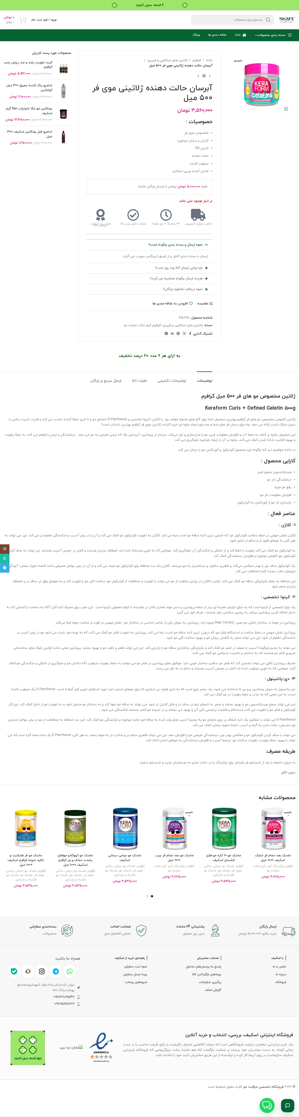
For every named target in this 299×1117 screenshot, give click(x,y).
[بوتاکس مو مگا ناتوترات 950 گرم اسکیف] (63, 114)
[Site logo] (287, 19)
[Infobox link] (260, 932)
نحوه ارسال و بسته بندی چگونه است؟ (175, 244)
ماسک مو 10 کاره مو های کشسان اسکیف (223, 857)
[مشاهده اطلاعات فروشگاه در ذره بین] (71, 1047)
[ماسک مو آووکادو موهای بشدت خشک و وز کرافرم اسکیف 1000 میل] (75, 828)
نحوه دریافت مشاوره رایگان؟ (183, 289)
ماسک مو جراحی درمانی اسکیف (124, 857)
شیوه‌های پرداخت (136, 982)
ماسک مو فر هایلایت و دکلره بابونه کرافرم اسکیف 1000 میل (26, 860)
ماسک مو (224, 870)
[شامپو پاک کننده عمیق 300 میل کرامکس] (63, 91)
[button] (149, 245)
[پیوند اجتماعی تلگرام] (166, 333)
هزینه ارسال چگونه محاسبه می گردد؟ (176, 278)
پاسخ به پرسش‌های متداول (203, 967)
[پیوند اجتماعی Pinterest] (178, 333)
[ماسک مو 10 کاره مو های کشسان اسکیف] (223, 828)
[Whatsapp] (69, 971)
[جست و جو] (268, 20)
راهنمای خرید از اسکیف (130, 958)
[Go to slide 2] (147, 896)
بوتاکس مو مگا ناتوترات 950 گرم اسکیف (29, 111)
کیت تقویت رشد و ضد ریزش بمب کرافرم (28, 64)
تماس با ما (279, 967)
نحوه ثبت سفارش (135, 967)
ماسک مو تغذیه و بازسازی (219, 872)
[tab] (204, 378)
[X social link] (184, 333)
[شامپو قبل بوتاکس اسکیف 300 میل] (63, 137)
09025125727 (64, 1004)
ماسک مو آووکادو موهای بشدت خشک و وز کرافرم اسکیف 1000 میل (75, 860)
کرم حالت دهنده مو (137, 325)
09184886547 (64, 997)
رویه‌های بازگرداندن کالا (206, 974)
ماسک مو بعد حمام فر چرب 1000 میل (174, 857)
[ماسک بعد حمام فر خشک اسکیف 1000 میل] (273, 828)
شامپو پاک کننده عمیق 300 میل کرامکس (29, 87)
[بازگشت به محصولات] (204, 76)
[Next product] (198, 76)
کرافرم (197, 60)
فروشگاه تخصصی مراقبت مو (263, 1087)
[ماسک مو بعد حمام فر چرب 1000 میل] (174, 828)
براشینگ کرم (275, 866)
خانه (209, 60)
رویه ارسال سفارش (135, 974)
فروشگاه (280, 982)
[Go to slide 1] (152, 896)
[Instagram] (41, 971)
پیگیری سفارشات (210, 982)
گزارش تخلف (213, 990)
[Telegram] (55, 971)
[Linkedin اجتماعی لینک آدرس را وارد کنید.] (172, 333)
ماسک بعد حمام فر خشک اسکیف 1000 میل (273, 857)
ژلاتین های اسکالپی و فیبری (167, 60)
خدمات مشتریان (208, 958)
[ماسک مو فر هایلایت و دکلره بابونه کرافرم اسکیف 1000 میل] (26, 828)
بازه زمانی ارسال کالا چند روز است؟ (179, 268)
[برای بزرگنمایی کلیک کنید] (286, 109)
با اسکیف (277, 958)
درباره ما (281, 974)
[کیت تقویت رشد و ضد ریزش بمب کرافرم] (63, 68)
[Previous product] (209, 76)
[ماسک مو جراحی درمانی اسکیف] (124, 828)
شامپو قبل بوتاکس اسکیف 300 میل (29, 134)
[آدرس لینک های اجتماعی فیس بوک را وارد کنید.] (190, 333)
